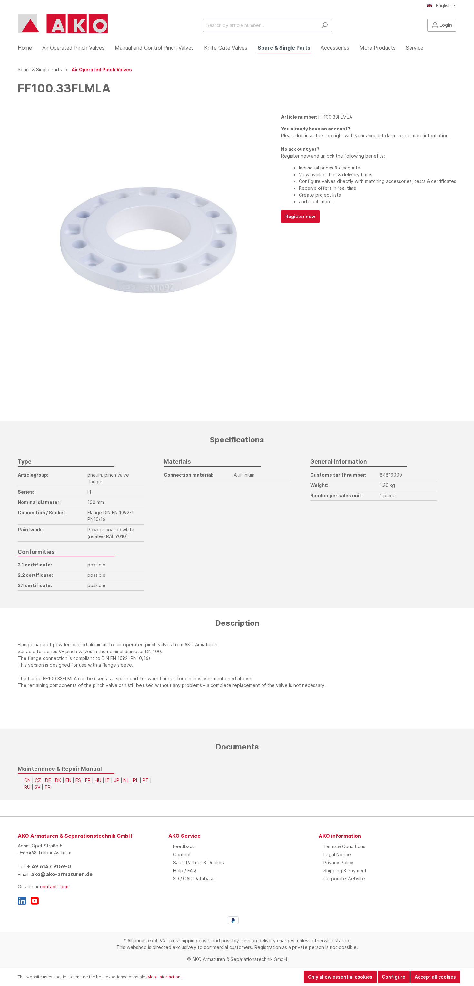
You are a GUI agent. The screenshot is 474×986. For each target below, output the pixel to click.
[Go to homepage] (63, 24)
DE (48, 780)
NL (126, 780)
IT (107, 780)
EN (68, 780)
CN (27, 780)
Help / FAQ (184, 870)
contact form (54, 886)
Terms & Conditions (344, 846)
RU (27, 787)
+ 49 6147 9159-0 (49, 866)
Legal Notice (337, 854)
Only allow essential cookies (340, 977)
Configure (393, 977)
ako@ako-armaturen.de (62, 874)
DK (58, 780)
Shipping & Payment (345, 870)
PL (135, 780)
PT (146, 780)
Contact (182, 854)
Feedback (183, 846)
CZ (38, 780)
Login (445, 25)
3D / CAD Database (194, 878)
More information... (165, 976)
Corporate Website (344, 878)
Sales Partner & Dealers (198, 862)
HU (98, 780)
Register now (300, 216)
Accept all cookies (435, 977)
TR (47, 787)
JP (116, 780)
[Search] (324, 25)
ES (78, 780)
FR (88, 780)
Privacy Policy (338, 862)
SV (37, 787)
